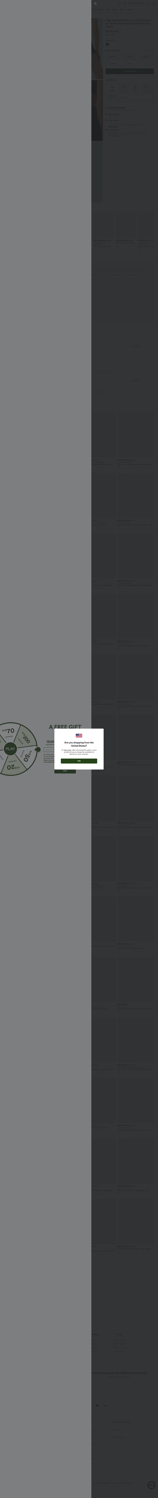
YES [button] (79, 761)
